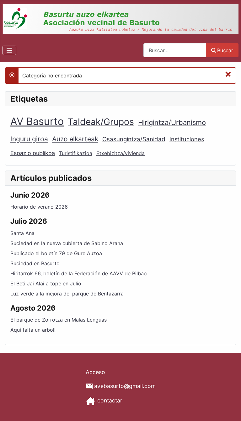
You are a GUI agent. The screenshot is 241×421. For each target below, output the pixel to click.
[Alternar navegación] (9, 50)
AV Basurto (37, 121)
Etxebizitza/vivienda (120, 153)
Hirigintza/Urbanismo (172, 122)
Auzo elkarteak (75, 139)
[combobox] (174, 50)
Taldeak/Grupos (101, 121)
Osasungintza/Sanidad (133, 139)
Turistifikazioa (75, 153)
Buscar (225, 50)
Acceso (95, 372)
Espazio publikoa (32, 153)
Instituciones (186, 139)
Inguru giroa (29, 139)
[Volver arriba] (230, 409)
